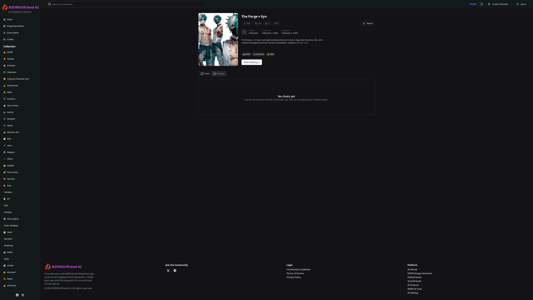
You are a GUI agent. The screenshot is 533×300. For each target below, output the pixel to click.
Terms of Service (295, 273)
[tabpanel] (286, 97)
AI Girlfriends (414, 281)
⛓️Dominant (258, 54)
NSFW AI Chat (415, 288)
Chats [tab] (207, 73)
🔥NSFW (246, 54)
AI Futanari (413, 285)
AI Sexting (413, 292)
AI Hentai (412, 269)
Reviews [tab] (220, 73)
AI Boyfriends (415, 277)
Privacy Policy (293, 277)
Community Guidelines (298, 269)
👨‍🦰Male (270, 54)
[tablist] (212, 73)
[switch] (480, 4)
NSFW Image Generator (420, 273)
